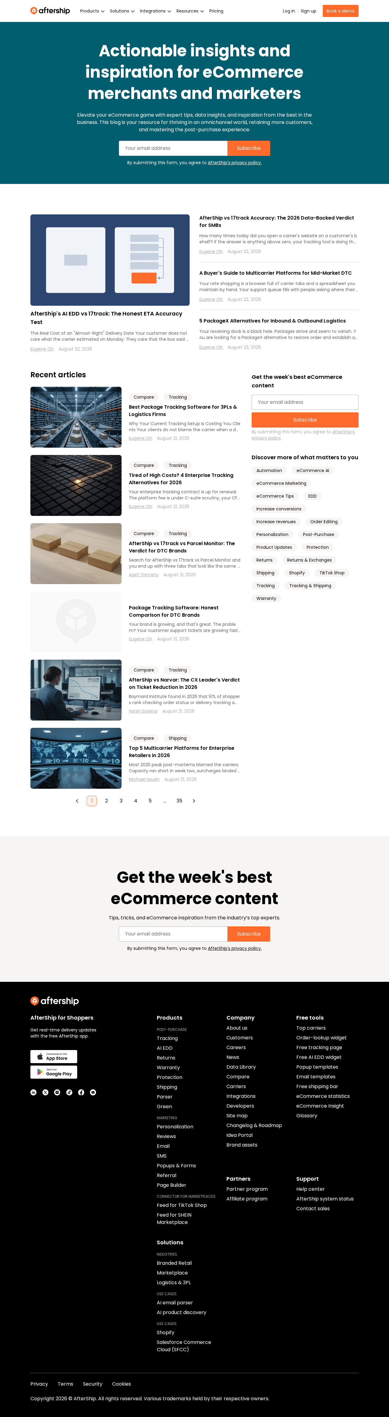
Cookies (121, 1383)
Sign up (308, 11)
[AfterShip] (51, 11)
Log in (289, 11)
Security (92, 1383)
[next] (194, 801)
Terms (65, 1383)
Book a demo (341, 11)
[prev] (77, 801)
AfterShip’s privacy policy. (235, 163)
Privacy (39, 1383)
